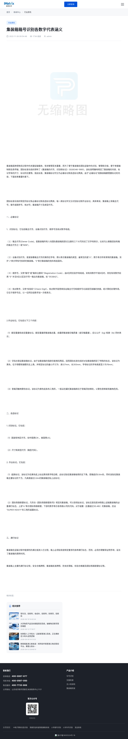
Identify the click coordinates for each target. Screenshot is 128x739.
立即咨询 (70, 4)
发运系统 (78, 727)
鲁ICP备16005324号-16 (66, 735)
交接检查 (70, 680)
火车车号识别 (68, 727)
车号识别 (70, 676)
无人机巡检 (70, 684)
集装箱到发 (70, 688)
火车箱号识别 (56, 727)
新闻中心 (17, 12)
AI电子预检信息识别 (20, 727)
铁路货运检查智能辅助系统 (39, 727)
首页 (8, 12)
